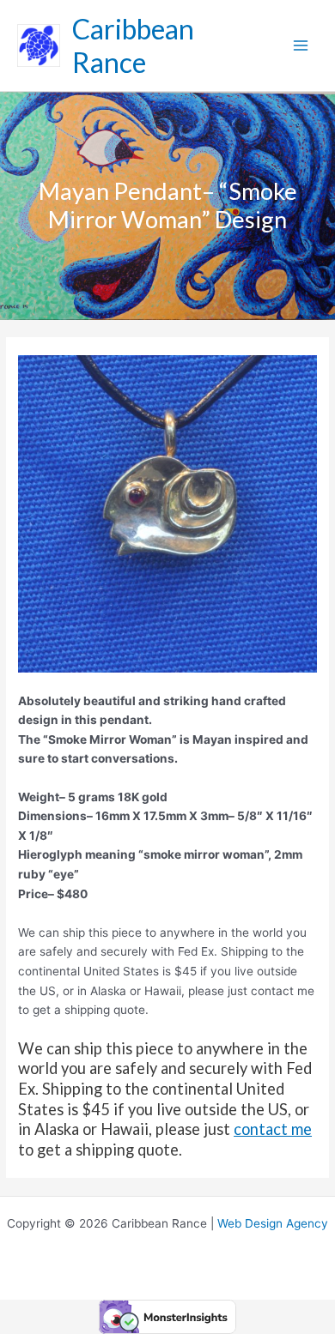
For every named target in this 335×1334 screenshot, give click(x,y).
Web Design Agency (272, 1223)
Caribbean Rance (133, 45)
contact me (273, 1129)
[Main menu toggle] (301, 45)
